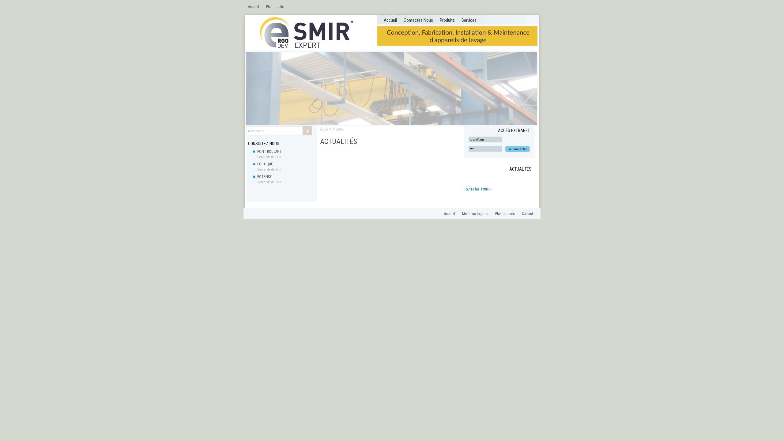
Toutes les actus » (477, 189)
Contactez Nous (418, 20)
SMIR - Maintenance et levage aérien (311, 33)
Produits (447, 20)
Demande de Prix (269, 157)
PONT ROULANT (269, 151)
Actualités (338, 129)
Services (469, 20)
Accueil (253, 7)
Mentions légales (475, 214)
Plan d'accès (505, 214)
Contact (527, 214)
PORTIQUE (265, 164)
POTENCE (264, 177)
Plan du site (275, 7)
